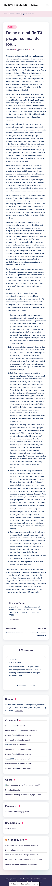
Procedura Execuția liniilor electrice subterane (23, 859)
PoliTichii (11, 27)
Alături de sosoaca (12, 731)
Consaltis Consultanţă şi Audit (17, 812)
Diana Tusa (13, 660)
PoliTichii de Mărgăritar (21, 5)
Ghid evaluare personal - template (18, 850)
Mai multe (19, 711)
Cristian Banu (17, 603)
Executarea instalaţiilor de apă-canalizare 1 (22, 845)
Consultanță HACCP (31, 785)
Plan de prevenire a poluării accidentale (21, 864)
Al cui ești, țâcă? (24, 768)
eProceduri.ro (16, 839)
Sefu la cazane (11, 749)
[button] (14, 620)
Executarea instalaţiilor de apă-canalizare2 (22, 855)
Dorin (7, 726)
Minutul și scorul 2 (29, 731)
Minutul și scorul (18, 726)
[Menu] (47, 5)
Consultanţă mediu (12, 790)
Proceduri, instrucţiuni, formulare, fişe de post (23, 795)
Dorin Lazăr (10, 740)
